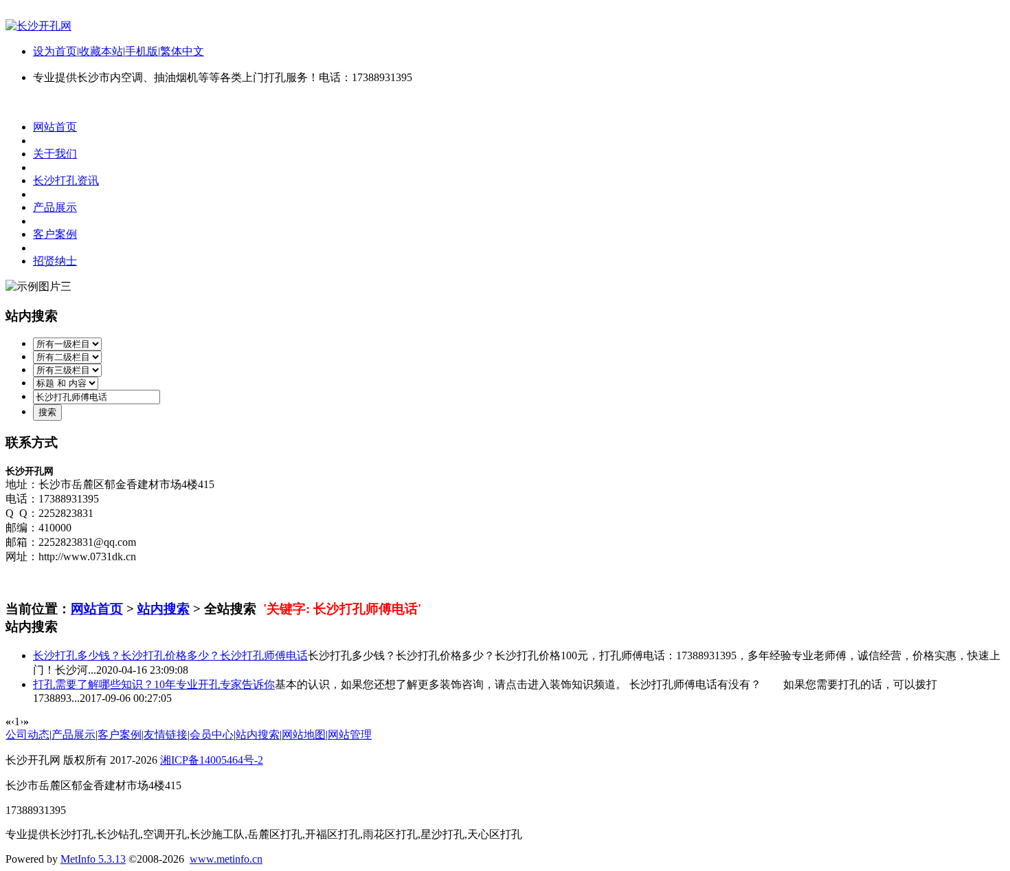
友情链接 (166, 734)
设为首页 (55, 51)
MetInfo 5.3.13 (93, 859)
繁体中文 (182, 51)
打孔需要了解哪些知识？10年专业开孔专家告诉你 (154, 684)
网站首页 (97, 609)
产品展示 (74, 734)
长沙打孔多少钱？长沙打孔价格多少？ (170, 655)
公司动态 (27, 734)
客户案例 (120, 734)
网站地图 (304, 734)
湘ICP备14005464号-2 (211, 760)
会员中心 (212, 734)
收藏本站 (101, 51)
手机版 (141, 51)
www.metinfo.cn (226, 859)
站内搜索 (163, 609)
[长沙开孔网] (38, 26)
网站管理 (350, 734)
